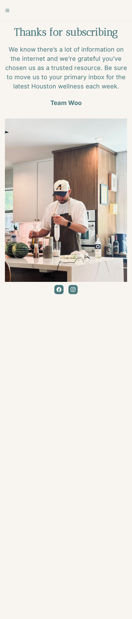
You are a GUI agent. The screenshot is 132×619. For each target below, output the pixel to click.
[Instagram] (73, 289)
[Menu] (7, 10)
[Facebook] (59, 289)
